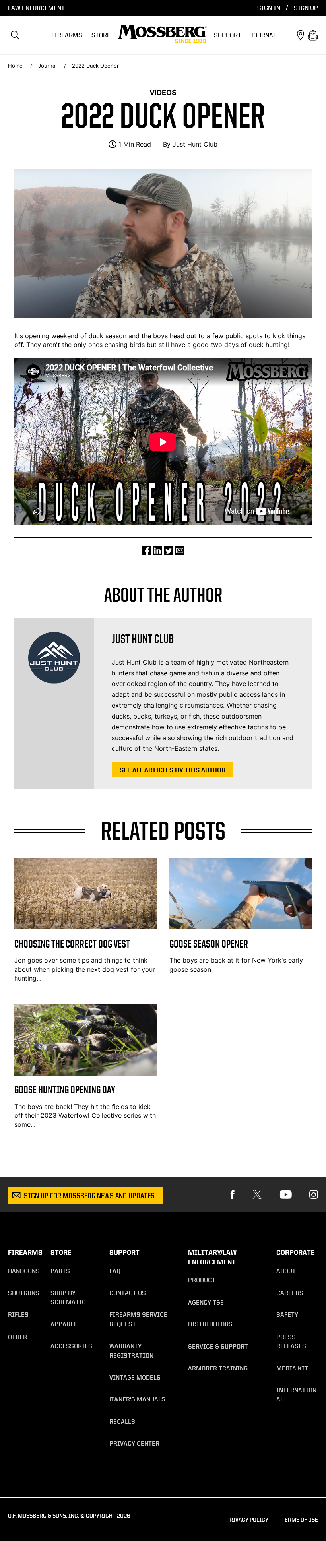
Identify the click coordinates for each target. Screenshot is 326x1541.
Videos (163, 92)
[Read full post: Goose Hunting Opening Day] (85, 1073)
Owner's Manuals (137, 1399)
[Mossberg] (162, 35)
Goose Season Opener (208, 944)
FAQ (114, 1271)
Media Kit (292, 1368)
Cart (313, 35)
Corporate (295, 1252)
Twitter (257, 1194)
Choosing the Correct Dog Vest (72, 944)
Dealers (300, 35)
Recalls (122, 1421)
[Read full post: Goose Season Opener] (240, 927)
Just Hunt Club (195, 144)
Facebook (233, 1194)
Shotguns (23, 1293)
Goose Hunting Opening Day (64, 1089)
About (286, 1271)
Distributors (210, 1324)
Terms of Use (299, 1519)
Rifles (18, 1314)
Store (101, 35)
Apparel (63, 1324)
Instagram (313, 1194)
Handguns (24, 1271)
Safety (287, 1314)
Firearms (66, 35)
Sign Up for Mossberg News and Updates (89, 1196)
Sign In (268, 8)
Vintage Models (135, 1377)
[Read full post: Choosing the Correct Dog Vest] (85, 927)
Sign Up (306, 8)
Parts (60, 1271)
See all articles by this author (172, 770)
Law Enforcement (36, 8)
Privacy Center (134, 1443)
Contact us (127, 1293)
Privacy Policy (247, 1519)
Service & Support (218, 1346)
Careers (289, 1293)
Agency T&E (206, 1302)
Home (15, 66)
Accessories (71, 1346)
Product (201, 1280)
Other (17, 1337)
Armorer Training (218, 1368)
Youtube (286, 1194)
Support (227, 35)
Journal (263, 35)
